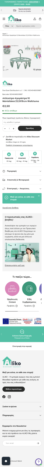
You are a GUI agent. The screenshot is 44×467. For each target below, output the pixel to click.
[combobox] (22, 26)
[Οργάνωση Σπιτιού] (12, 288)
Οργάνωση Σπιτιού (12, 300)
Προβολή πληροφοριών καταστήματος (19, 145)
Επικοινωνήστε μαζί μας (15, 265)
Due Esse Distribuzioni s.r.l (12, 90)
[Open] (6, 461)
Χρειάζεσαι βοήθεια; (10, 208)
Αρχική (4, 33)
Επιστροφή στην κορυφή (22, 346)
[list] (22, 58)
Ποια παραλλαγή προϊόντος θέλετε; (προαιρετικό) (21, 118)
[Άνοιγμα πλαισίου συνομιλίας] (38, 461)
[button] (40, 19)
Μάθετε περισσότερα (14, 389)
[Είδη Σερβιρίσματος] (29, 288)
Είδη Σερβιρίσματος (29, 300)
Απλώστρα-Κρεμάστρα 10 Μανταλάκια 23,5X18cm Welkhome (21, 35)
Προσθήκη (30, 128)
